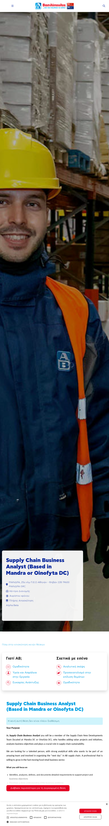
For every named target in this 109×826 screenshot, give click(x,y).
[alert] (54, 814)
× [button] (107, 804)
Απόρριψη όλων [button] (90, 817)
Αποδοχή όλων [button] (90, 811)
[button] (8, 817)
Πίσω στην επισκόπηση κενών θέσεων (23, 644)
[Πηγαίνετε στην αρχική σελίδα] (54, 6)
